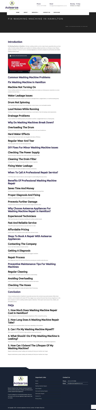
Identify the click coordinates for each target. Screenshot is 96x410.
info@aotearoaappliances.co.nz (58, 5)
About (25, 12)
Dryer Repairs (38, 388)
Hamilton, (24, 49)
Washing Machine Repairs (41, 386)
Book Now (57, 12)
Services (34, 12)
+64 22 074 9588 (41, 5)
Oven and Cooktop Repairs (41, 391)
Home (17, 12)
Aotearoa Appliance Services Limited (25, 407)
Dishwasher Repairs (39, 393)
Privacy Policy (38, 398)
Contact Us (46, 12)
